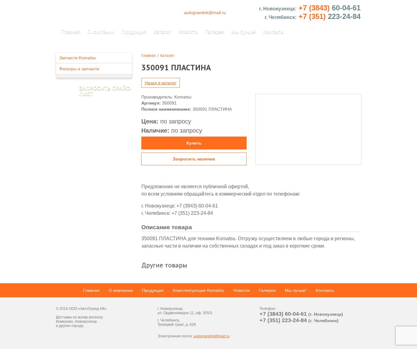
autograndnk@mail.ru (205, 12)
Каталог (162, 32)
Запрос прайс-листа (409, 295)
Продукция (133, 32)
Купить (194, 143)
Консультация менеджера (8, 53)
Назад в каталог (160, 82)
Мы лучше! (243, 32)
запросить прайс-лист (105, 91)
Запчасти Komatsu (77, 57)
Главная (70, 32)
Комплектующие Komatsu (198, 290)
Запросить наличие (194, 158)
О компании (100, 32)
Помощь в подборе (409, 53)
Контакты (273, 32)
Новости (188, 32)
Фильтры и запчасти (79, 68)
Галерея (214, 32)
